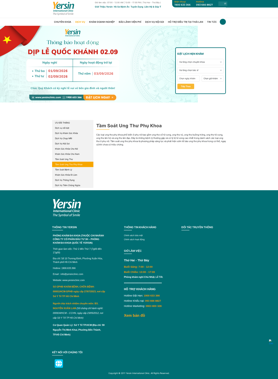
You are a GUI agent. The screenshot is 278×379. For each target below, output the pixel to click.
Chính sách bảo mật (133, 235)
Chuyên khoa (62, 21)
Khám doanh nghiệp (102, 21)
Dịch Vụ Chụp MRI (63, 138)
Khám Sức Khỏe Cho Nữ (66, 149)
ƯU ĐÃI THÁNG (62, 122)
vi (225, 3)
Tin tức (212, 21)
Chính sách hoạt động (134, 239)
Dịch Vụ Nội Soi (62, 143)
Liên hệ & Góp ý (152, 6)
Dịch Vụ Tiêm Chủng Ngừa (67, 185)
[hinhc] (132, 111)
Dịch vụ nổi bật (62, 128)
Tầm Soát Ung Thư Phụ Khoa (68, 164)
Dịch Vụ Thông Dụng (65, 180)
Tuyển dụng (137, 6)
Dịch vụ (80, 21)
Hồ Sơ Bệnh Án (121, 6)
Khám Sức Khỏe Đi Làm (66, 175)
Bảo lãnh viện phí (130, 21)
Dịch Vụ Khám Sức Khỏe (66, 133)
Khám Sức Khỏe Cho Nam (67, 154)
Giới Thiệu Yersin (104, 6)
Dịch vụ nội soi (154, 21)
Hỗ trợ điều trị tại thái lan (185, 21)
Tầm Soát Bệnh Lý (63, 169)
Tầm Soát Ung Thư (64, 159)
